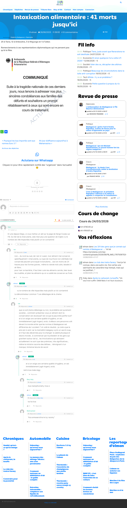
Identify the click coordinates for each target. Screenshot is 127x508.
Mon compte (78, 10)
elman (15, 283)
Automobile (40, 439)
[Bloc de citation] (26, 213)
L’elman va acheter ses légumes (115, 471)
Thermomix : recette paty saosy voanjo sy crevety (64, 484)
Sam (25, 252)
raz (34, 359)
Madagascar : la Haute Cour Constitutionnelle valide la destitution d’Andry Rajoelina (102, 169)
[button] (101, 206)
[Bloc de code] (29, 213)
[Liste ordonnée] (21, 213)
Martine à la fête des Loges (117, 481)
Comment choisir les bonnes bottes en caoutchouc (90, 490)
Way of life (57, 10)
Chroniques (8, 10)
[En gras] (10, 213)
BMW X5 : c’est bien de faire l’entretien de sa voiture (90, 476)
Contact (67, 10)
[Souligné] (15, 213)
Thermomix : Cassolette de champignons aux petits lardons (63, 469)
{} (35, 212)
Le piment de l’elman (62, 456)
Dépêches (19, 10)
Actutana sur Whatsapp (37, 160)
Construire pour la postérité (10, 480)
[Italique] (13, 213)
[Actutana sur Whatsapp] (37, 154)
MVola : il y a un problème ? (100, 77)
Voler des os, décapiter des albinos (106, 64)
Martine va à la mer (116, 491)
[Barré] (18, 213)
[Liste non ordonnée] (24, 213)
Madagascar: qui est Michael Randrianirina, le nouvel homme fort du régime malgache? (102, 147)
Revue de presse (32, 10)
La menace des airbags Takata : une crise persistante (37, 460)
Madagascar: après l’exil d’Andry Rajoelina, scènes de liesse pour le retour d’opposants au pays (100, 128)
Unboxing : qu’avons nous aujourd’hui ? (36, 447)
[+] (38, 212)
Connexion (89, 10)
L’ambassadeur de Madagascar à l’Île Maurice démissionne (101, 108)
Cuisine (62, 439)
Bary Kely (40, 398)
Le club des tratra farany (105, 262)
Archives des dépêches (10, 148)
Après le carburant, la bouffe (105, 278)
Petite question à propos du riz (106, 83)
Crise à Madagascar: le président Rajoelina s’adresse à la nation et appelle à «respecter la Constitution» (101, 193)
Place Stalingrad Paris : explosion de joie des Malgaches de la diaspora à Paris (117, 456)
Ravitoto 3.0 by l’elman (64, 446)
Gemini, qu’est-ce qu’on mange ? (10, 447)
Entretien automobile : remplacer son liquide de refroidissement (37, 491)
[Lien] (32, 213)
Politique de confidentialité (50, 502)
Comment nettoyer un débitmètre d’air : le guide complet (37, 475)
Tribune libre (46, 10)
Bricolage (91, 439)
